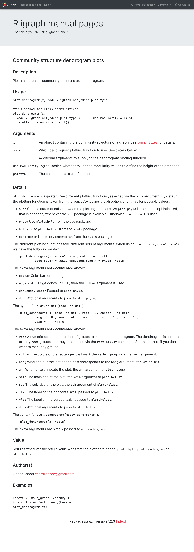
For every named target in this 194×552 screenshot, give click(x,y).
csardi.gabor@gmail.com (54, 474)
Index (120, 521)
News (136, 4)
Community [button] (164, 4)
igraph (13, 4)
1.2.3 (47, 4)
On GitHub (183, 4)
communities (147, 142)
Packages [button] (147, 4)
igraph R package (31, 4)
